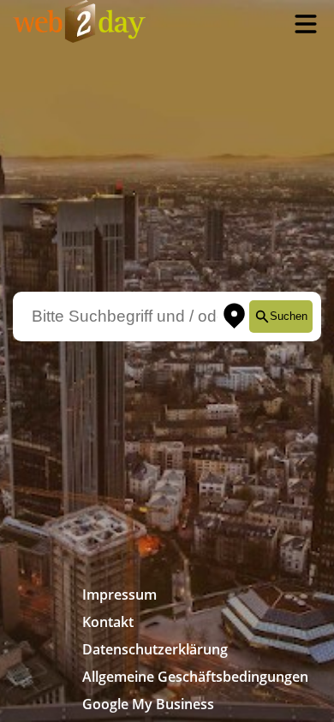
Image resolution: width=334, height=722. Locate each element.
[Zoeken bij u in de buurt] (234, 316)
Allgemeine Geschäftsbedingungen (195, 676)
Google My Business (148, 704)
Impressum (119, 594)
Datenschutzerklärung (155, 649)
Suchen (288, 316)
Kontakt (108, 622)
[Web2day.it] (79, 23)
